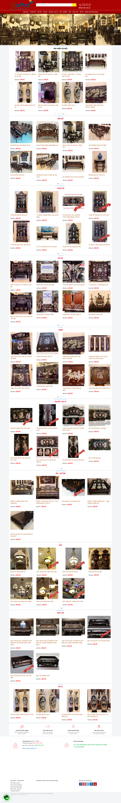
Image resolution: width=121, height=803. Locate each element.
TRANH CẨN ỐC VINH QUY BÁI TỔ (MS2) (47, 356)
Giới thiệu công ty (15, 783)
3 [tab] (60, 114)
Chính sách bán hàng (91, 12)
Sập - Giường (63, 12)
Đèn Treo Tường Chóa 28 (43, 572)
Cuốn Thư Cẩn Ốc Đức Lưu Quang (72, 428)
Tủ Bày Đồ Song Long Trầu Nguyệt (95, 105)
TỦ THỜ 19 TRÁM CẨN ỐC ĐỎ (70, 74)
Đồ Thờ (39, 12)
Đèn (70, 12)
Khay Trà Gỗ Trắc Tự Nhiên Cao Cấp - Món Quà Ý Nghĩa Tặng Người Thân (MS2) (47, 643)
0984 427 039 (86, 4)
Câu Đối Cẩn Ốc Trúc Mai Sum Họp (20, 428)
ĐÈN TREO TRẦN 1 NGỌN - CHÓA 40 (19, 572)
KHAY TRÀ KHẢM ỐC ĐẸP (43, 675)
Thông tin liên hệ (14, 790)
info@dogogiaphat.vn (31, 748)
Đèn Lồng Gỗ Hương (16, 601)
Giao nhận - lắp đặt (15, 789)
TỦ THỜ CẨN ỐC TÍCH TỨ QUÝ (71, 314)
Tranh (45, 12)
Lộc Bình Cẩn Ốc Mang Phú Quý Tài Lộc (21, 714)
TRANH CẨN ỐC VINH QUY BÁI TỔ (98, 356)
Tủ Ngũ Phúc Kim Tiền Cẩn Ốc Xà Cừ (99, 245)
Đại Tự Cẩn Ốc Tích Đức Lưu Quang (20, 458)
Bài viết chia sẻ (85, 8)
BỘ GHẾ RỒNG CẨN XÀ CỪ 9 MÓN (70, 103)
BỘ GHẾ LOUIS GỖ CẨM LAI (17, 145)
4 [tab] (63, 114)
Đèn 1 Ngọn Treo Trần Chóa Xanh (73, 572)
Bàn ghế (25, 12)
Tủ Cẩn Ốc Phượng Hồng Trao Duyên (47, 245)
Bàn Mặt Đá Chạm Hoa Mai (44, 175)
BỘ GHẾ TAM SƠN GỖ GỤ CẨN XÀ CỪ (20, 175)
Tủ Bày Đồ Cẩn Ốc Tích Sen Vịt (72, 245)
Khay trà (75, 12)
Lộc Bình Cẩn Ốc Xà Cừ (42, 714)
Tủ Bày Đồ (33, 12)
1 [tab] (55, 114)
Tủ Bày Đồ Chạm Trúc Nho (18, 215)
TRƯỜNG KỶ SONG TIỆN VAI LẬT (97, 145)
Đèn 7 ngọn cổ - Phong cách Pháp (99, 601)
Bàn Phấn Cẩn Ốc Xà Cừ (70, 177)
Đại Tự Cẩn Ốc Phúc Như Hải (44, 428)
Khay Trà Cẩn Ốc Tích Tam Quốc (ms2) (98, 641)
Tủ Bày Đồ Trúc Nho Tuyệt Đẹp (45, 215)
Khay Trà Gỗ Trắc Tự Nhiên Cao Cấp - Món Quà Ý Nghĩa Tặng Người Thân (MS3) (21, 643)
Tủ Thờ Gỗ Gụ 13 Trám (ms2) (18, 285)
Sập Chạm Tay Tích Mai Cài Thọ (71, 501)
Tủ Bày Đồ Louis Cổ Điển (96, 215)
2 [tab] (58, 114)
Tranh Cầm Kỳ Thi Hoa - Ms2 (44, 386)
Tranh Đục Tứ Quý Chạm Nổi (18, 388)
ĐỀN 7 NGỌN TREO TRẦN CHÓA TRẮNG (46, 601)
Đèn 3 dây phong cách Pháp (71, 601)
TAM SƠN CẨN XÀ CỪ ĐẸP (70, 285)
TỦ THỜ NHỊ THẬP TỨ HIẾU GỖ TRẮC (48, 105)
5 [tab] (65, 114)
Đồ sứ (81, 12)
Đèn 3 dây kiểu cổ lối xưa (96, 572)
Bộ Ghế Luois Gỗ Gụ (42, 145)
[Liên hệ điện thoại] (6, 796)
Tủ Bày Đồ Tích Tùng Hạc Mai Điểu (73, 215)
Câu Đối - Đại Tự (53, 12)
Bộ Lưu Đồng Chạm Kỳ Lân (22, 74)
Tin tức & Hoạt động (16, 785)
